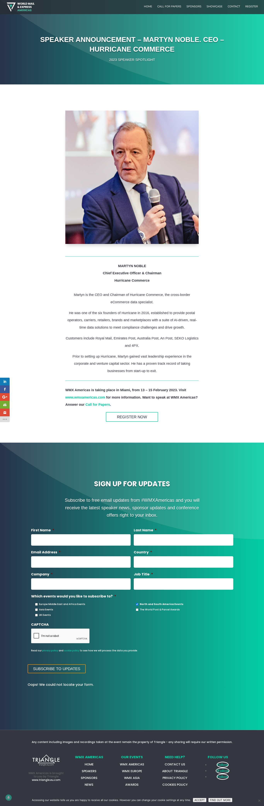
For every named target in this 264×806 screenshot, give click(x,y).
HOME (89, 764)
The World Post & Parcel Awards (160, 609)
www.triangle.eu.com (46, 780)
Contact (234, 6)
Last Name (145, 530)
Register (251, 6)
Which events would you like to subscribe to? (73, 596)
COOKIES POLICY (175, 784)
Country (143, 552)
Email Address (46, 552)
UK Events (45, 615)
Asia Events (46, 609)
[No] (259, 801)
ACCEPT (199, 800)
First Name (42, 530)
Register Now (132, 417)
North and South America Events (161, 604)
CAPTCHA (40, 624)
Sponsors (194, 6)
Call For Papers (169, 6)
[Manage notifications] (8, 797)
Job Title (143, 574)
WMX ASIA (132, 778)
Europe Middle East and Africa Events (62, 604)
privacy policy (50, 650)
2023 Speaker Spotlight (132, 60)
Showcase (214, 6)
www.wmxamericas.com (85, 397)
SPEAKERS (89, 771)
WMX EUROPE (132, 771)
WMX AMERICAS (132, 764)
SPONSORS (89, 778)
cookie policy (71, 650)
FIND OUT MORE (220, 800)
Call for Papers (97, 404)
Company (42, 574)
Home (148, 6)
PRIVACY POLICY (175, 778)
